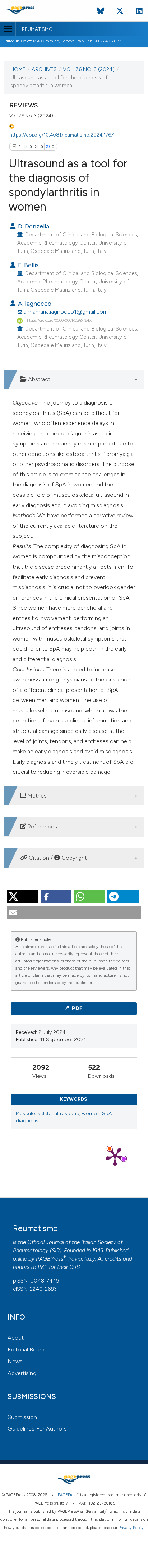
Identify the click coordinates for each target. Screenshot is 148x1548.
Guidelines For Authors (37, 1428)
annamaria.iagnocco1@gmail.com (65, 311)
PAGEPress (49, 1259)
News (15, 1361)
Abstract (38, 379)
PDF (77, 1008)
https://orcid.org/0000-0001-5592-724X (59, 320)
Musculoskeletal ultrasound (47, 1113)
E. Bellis (28, 265)
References (41, 826)
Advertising (22, 1373)
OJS (74, 1267)
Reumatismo (37, 29)
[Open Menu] (7, 29)
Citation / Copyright (57, 857)
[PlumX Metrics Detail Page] (115, 1156)
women (91, 1113)
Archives (44, 69)
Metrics (36, 795)
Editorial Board (26, 1349)
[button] (22, 896)
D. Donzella (33, 226)
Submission (22, 1417)
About (16, 1337)
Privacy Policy (131, 1527)
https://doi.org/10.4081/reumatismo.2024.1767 (61, 135)
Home (18, 69)
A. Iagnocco (34, 303)
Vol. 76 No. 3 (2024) (89, 69)
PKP (42, 1267)
